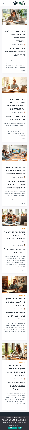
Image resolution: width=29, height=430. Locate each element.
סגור (20, 427)
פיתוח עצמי (22, 28)
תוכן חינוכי (23, 164)
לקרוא (22, 70)
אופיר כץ (19, 44)
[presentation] (14, 17)
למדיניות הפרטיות (13, 427)
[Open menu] (3, 3)
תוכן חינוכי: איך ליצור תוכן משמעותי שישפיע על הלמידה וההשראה (15, 170)
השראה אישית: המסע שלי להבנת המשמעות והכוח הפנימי (15, 302)
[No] (27, 423)
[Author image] (24, 45)
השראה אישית (22, 295)
